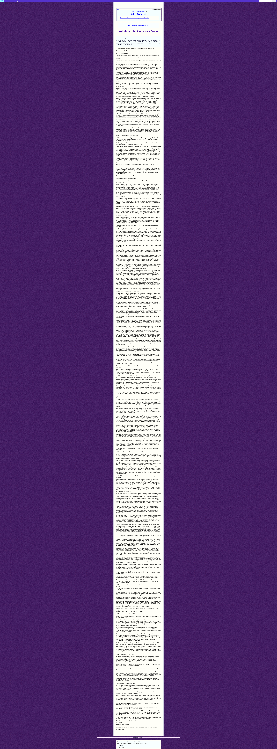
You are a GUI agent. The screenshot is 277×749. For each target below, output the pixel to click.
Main (2, 1)
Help (17, 1)
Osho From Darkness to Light (138, 25)
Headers (12, 1)
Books (6, 1)
